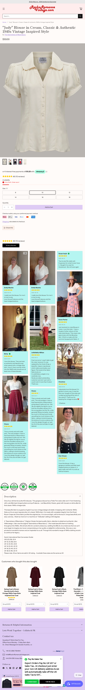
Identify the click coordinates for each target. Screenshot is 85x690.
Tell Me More (50, 682)
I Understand (31, 682)
